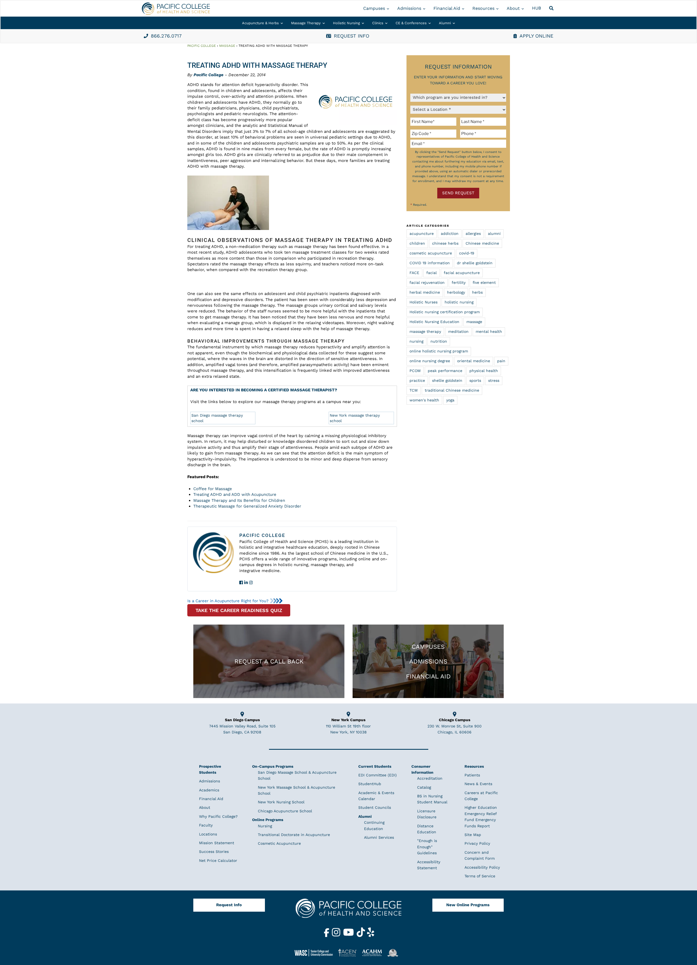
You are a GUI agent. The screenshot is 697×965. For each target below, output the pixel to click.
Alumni (445, 23)
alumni (494, 233)
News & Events (478, 784)
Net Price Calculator (218, 860)
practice (417, 380)
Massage (227, 46)
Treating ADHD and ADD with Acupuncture (234, 494)
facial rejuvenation (427, 282)
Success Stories (214, 851)
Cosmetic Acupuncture (279, 843)
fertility (459, 282)
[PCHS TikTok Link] (361, 935)
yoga (450, 400)
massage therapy (425, 331)
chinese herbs (445, 243)
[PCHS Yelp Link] (370, 935)
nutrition (438, 341)
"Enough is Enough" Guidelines (427, 846)
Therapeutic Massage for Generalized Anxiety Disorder (247, 506)
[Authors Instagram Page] (251, 582)
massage (474, 321)
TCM (413, 390)
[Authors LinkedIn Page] (246, 582)
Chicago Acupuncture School (285, 811)
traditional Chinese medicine (452, 390)
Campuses (374, 8)
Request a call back (269, 661)
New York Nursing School (281, 802)
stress (493, 380)
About (513, 8)
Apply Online (536, 36)
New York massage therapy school (355, 418)
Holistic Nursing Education (434, 321)
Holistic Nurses (423, 302)
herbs (477, 292)
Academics (209, 790)
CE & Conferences (411, 23)
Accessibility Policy (482, 867)
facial (431, 273)
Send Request (458, 192)
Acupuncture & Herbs (260, 23)
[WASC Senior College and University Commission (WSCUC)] (316, 952)
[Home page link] (176, 8)
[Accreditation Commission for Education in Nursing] (349, 953)
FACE (414, 273)
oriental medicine (473, 361)
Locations (208, 834)
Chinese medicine (482, 243)
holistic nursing (459, 302)
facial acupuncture (462, 273)
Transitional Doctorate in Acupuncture (294, 834)
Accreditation (429, 778)
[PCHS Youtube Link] (349, 935)
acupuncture (421, 233)
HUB (536, 8)
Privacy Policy (477, 843)
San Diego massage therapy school (217, 418)
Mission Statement (216, 843)
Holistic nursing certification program (444, 312)
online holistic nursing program (438, 351)
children (417, 243)
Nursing (265, 826)
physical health (483, 370)
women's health (424, 400)
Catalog (424, 787)
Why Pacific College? (218, 816)
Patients (472, 775)
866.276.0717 (166, 36)
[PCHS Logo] (348, 910)
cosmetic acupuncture (430, 253)
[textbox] (434, 122)
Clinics (377, 23)
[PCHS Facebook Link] (327, 935)
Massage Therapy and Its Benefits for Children (239, 500)
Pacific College (201, 46)
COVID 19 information (429, 263)
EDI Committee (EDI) (377, 775)
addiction (449, 233)
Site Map (472, 834)
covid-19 (466, 253)
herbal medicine (424, 292)
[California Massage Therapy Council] (394, 952)
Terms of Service (479, 876)
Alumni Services (379, 837)
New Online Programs (468, 904)
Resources (483, 8)
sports (475, 380)
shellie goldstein (447, 380)
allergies (473, 233)
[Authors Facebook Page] (241, 582)
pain (501, 361)
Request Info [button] (351, 36)
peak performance (445, 370)
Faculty (206, 825)
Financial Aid (446, 8)
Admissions (409, 8)
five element (484, 282)
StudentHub (369, 784)
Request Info (229, 904)
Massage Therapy (306, 23)
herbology (456, 292)
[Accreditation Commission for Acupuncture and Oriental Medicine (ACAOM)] (374, 952)
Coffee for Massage (212, 488)
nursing (416, 341)
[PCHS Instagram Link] (337, 935)
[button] (552, 8)
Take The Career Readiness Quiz (238, 610)
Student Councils (374, 807)
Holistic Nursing (346, 23)
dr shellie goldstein (475, 263)
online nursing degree (429, 361)
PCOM (415, 370)
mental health (489, 331)
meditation (458, 331)
